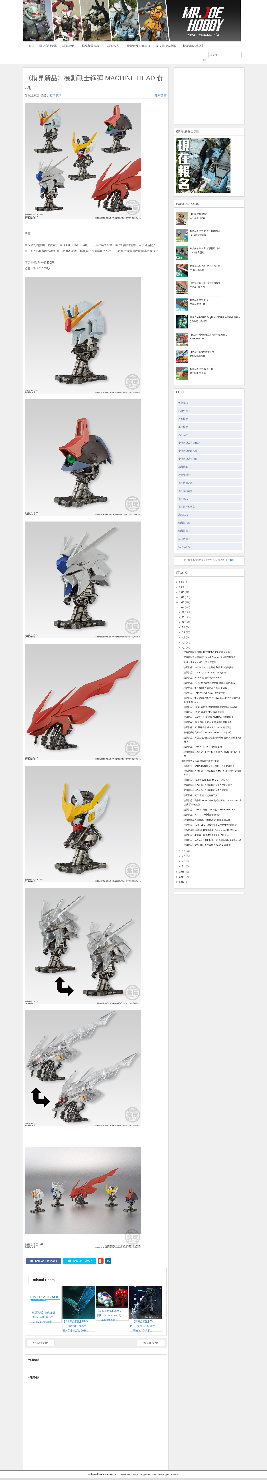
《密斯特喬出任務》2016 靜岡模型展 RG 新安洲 (204, 790)
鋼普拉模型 (184, 530)
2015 (181, 872)
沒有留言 (161, 95)
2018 (181, 597)
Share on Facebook (45, 1261)
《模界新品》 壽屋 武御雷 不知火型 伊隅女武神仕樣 (206, 722)
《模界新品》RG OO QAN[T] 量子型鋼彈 (200, 814)
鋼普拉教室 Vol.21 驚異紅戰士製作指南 (200, 761)
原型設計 (183, 434)
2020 (181, 587)
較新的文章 (40, 1343)
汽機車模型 (184, 410)
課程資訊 (183, 514)
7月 (183, 637)
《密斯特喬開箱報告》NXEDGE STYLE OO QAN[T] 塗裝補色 (210, 830)
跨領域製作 (184, 474)
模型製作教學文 (186, 506)
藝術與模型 (184, 538)
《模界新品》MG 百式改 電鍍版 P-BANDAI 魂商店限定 (207, 717)
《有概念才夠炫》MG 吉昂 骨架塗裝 (198, 662)
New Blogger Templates (168, 1474)
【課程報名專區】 (193, 45)
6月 (183, 642)
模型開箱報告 (185, 490)
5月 (183, 647)
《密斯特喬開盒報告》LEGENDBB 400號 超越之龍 (205, 652)
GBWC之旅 (184, 546)
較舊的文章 (150, 1343)
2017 (181, 602)
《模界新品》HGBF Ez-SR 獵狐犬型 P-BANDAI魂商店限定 (209, 825)
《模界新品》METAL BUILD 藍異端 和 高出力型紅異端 (207, 667)
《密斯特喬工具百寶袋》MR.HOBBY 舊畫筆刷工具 (205, 820)
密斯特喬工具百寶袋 (189, 442)
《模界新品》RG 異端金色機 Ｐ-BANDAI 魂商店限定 (206, 727)
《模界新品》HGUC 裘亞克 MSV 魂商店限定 (202, 712)
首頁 (31, 45)
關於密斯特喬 (48, 45)
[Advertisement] (209, 94)
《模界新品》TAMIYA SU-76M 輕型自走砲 (201, 746)
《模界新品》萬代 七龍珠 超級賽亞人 (199, 795)
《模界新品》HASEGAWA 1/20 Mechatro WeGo (204, 780)
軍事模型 (183, 426)
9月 (183, 627)
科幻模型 (183, 418)
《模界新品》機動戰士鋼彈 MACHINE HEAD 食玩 (205, 835)
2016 (181, 607)
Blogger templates (148, 1474)
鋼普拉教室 (184, 522)
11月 (184, 617)
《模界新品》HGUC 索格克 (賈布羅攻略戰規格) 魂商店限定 (209, 707)
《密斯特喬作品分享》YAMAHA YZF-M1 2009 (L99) (206, 732)
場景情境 (183, 466)
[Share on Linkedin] (108, 1261)
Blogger (230, 560)
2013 (181, 882)
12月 (184, 612)
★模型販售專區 (166, 45)
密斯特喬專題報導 (187, 450)
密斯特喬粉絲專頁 (138, 45)
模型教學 (68, 45)
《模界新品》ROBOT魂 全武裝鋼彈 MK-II (201, 677)
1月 (183, 866)
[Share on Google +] (101, 1261)
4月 (183, 851)
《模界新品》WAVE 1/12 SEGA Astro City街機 (203, 672)
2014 (181, 877)
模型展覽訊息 (185, 482)
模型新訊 (55, 95)
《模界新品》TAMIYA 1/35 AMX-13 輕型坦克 (203, 693)
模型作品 (113, 45)
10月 (184, 622)
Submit (204, 60)
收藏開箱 (183, 402)
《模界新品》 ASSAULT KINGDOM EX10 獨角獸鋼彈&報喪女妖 (211, 840)
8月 (183, 632)
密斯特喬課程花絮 (187, 458)
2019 (181, 592)
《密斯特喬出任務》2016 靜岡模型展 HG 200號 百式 (206, 785)
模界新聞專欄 (91, 45)
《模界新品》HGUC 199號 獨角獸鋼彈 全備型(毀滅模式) (208, 682)
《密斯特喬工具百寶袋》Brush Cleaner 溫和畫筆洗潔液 (208, 657)
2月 (183, 861)
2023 (181, 582)
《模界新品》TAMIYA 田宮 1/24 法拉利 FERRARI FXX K (208, 809)
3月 (183, 856)
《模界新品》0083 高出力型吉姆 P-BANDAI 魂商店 (205, 845)
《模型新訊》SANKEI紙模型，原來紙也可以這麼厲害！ (207, 766)
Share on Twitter (82, 1261)
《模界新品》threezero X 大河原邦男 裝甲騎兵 (204, 688)
